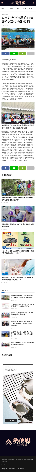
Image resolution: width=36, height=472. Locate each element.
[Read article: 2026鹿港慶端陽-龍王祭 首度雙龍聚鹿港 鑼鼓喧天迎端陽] (6, 344)
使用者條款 (20, 469)
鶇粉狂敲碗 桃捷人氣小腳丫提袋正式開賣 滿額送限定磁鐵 (18, 225)
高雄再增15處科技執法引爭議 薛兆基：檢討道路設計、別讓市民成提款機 (22, 334)
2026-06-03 (14, 338)
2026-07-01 (5, 229)
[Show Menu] (2, 3)
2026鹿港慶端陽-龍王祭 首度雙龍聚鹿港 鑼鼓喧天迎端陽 (22, 344)
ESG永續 (10, 8)
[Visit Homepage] (18, 3)
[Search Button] (33, 3)
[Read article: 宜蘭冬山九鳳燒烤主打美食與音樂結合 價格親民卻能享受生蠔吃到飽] (6, 297)
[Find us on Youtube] (4, 464)
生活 (18, 8)
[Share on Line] (14, 53)
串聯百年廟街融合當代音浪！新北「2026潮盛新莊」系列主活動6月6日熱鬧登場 (22, 323)
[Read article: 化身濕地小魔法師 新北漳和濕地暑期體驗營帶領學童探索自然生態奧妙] (18, 187)
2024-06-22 (5, 26)
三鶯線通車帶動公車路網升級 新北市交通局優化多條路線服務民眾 (22, 305)
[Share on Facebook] (6, 53)
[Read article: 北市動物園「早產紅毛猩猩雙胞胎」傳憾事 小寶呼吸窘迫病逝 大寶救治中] (18, 267)
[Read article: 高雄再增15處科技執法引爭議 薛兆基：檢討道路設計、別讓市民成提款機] (6, 334)
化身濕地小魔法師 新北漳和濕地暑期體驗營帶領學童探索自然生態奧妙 (17, 198)
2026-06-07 (14, 347)
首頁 (3, 14)
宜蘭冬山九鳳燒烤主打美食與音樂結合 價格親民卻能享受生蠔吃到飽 (22, 296)
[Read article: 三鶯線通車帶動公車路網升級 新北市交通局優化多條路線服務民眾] (6, 306)
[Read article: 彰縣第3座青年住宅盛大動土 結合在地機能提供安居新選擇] (6, 315)
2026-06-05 (14, 300)
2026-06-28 (14, 308)
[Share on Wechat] (22, 53)
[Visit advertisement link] (18, 394)
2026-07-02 (5, 202)
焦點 (3, 8)
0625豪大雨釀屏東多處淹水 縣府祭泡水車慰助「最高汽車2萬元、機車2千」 (18, 252)
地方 (30, 8)
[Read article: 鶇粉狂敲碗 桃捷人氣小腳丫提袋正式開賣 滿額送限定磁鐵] (18, 214)
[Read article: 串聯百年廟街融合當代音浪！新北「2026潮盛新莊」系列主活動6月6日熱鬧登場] (6, 323)
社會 (24, 8)
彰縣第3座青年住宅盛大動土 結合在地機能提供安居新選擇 (22, 314)
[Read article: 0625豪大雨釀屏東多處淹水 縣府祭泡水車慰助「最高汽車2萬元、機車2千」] (18, 240)
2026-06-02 (14, 328)
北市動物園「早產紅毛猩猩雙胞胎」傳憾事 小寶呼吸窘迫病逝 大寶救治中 (17, 278)
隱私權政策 (12, 469)
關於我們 (4, 469)
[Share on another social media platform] (30, 53)
